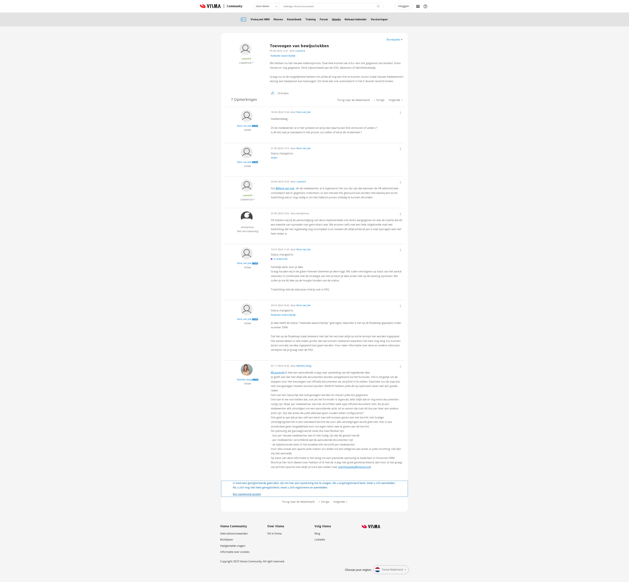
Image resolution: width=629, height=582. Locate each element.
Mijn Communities (418, 6)
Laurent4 (300, 50)
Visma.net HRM (260, 19)
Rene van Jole (303, 112)
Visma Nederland (392, 569)
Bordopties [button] (393, 39)
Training (310, 19)
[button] (273, 93)
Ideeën (336, 19)
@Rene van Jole (285, 188)
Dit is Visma (274, 533)
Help (425, 6)
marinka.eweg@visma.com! (354, 467)
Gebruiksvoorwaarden (234, 533)
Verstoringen (379, 19)
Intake (274, 157)
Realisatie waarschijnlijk (282, 55)
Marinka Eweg (303, 365)
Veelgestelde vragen (232, 546)
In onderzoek (280, 258)
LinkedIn (319, 539)
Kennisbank (294, 19)
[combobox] (331, 6)
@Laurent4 (277, 372)
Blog (317, 533)
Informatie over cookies (234, 552)
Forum (324, 19)
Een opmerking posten (247, 494)
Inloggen (403, 6)
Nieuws (278, 19)
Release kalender (356, 19)
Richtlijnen (226, 539)
